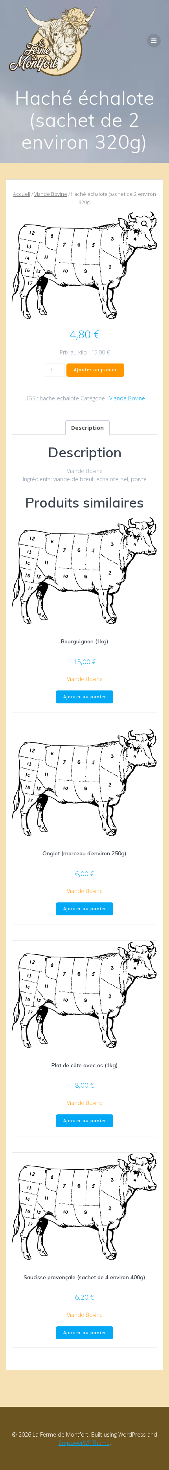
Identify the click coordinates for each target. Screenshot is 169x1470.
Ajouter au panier (95, 370)
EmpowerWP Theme (84, 1442)
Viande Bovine (50, 193)
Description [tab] (87, 427)
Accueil (21, 193)
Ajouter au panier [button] (84, 696)
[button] (145, 224)
